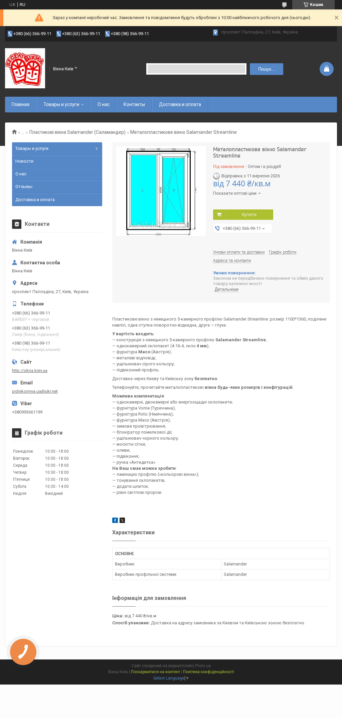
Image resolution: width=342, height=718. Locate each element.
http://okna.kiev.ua (29, 370)
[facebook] (115, 521)
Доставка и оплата (180, 104)
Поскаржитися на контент (155, 671)
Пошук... (266, 69)
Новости (24, 161)
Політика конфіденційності (208, 671)
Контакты (134, 104)
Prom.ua (203, 665)
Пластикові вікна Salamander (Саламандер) (77, 132)
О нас (104, 104)
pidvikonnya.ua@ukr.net (35, 391)
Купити (249, 214)
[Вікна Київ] (25, 68)
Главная (20, 104)
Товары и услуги (61, 104)
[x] (122, 521)
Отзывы (23, 186)
